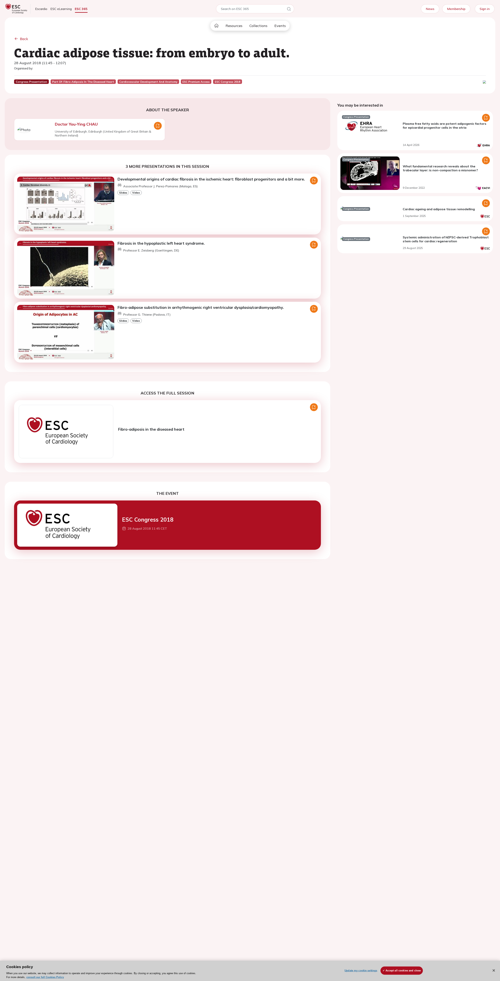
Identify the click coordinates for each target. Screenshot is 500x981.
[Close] (493, 970)
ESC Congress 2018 (147, 519)
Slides (123, 192)
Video (136, 192)
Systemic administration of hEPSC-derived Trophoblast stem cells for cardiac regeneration (446, 239)
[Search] (289, 10)
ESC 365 (81, 9)
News (430, 9)
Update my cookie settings (361, 970)
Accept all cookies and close (403, 970)
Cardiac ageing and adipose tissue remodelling (439, 209)
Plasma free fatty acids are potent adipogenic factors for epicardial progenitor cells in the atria (444, 125)
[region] (250, 971)
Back (24, 39)
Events (280, 25)
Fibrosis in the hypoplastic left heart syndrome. (161, 243)
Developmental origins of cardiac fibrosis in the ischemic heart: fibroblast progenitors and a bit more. (211, 179)
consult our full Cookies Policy (45, 977)
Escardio (41, 9)
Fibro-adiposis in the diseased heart (151, 429)
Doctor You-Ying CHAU (76, 124)
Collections (258, 25)
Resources (234, 25)
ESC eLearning (61, 9)
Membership (456, 9)
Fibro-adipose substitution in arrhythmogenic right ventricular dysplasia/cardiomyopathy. (200, 307)
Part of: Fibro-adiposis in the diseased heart (83, 81)
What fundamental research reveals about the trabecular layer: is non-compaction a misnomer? (440, 168)
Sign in (485, 9)
